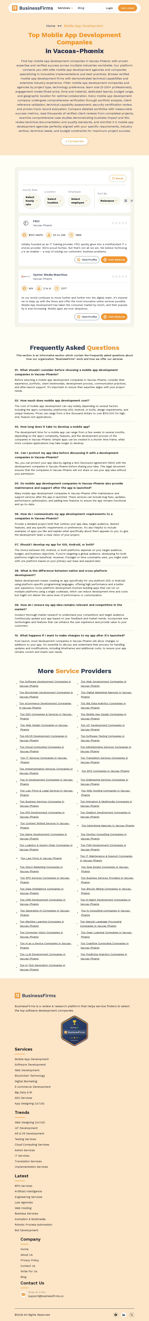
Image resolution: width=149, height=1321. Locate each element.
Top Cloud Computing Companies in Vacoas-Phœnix (42, 749)
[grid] (126, 201)
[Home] (32, 8)
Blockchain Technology (30, 1075)
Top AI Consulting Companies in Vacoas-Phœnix (106, 912)
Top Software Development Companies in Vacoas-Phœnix (45, 683)
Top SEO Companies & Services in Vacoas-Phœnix (46, 716)
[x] (131, 1314)
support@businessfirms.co (46, 1296)
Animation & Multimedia (30, 1219)
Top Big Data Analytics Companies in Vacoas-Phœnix (103, 705)
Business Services (26, 1213)
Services (64, 8)
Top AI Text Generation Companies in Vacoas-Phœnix (42, 967)
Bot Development (26, 1230)
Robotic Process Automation (33, 1224)
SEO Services (23, 1098)
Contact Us (28, 1266)
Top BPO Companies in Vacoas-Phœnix (105, 771)
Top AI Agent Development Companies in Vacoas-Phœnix (105, 902)
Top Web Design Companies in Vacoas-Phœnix (44, 727)
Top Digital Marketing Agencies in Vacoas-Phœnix (106, 694)
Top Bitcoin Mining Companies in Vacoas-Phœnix (106, 891)
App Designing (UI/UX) (29, 1103)
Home (50, 26)
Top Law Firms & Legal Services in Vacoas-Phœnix (46, 792)
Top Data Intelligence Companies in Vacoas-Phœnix (41, 891)
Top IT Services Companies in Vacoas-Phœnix (44, 760)
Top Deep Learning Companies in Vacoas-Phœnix (106, 934)
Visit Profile (89, 259)
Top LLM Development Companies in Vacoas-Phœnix (42, 956)
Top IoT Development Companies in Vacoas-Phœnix (103, 727)
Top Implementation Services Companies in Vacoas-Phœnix (46, 771)
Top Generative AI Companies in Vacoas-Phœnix (45, 912)
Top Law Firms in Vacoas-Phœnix (41, 858)
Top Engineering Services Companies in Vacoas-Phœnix (104, 782)
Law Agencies (24, 1202)
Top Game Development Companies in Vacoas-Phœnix (43, 836)
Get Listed (127, 8)
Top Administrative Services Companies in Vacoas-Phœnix (105, 749)
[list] (131, 201)
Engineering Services (28, 1197)
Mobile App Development (32, 1059)
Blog (81, 8)
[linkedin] (123, 1314)
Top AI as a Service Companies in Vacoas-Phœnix (46, 945)
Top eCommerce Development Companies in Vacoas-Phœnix (45, 705)
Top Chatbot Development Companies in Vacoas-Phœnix (105, 814)
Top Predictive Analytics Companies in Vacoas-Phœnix (103, 956)
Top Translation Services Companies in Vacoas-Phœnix (104, 760)
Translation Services (28, 1161)
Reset (119, 178)
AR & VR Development (29, 1133)
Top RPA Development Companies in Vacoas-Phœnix (42, 814)
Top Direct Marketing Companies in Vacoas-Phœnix (41, 869)
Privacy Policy (30, 1260)
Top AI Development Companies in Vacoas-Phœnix (46, 782)
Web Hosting (23, 1208)
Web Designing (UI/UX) (30, 1122)
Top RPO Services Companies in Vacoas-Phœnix (45, 880)
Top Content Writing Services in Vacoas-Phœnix (45, 825)
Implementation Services (31, 1166)
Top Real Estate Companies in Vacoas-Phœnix (105, 869)
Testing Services (25, 1139)
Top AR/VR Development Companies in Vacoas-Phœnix (43, 738)
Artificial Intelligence (28, 1191)
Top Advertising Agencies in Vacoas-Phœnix (107, 825)
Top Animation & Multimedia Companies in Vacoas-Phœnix (106, 803)
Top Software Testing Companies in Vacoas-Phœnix (102, 738)
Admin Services (25, 1150)
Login (109, 8)
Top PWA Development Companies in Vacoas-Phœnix (103, 847)
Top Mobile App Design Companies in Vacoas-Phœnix (103, 716)
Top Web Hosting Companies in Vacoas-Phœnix (105, 792)
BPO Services (23, 1186)
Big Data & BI (23, 1092)
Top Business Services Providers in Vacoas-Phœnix (107, 880)
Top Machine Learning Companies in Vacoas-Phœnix (42, 923)
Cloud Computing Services (32, 1144)
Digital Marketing (26, 1081)
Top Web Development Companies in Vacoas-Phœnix (103, 683)
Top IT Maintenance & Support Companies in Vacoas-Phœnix (106, 858)
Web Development (27, 1070)
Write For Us (29, 1271)
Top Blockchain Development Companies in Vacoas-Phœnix (46, 694)
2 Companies (74, 141)
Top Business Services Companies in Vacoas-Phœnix (42, 803)
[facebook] (115, 1314)
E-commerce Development (33, 1086)
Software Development (30, 1064)
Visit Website (116, 259)
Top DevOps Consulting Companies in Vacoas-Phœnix (103, 836)
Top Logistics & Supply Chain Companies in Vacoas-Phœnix (46, 847)
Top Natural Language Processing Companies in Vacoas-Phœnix (100, 923)
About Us (27, 1254)
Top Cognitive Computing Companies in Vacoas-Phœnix (104, 945)
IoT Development (26, 1128)
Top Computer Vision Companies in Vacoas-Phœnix (41, 934)
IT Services (22, 1155)
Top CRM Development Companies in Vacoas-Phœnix (42, 902)
